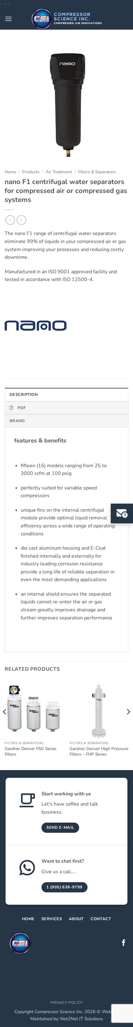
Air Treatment (59, 172)
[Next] (128, 724)
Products (31, 172)
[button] (8, 18)
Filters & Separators (97, 172)
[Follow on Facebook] (123, 943)
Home (10, 172)
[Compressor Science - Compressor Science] (66, 19)
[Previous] (5, 724)
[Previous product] (21, 220)
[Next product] (10, 220)
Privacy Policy (66, 1002)
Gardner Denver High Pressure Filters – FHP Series (99, 751)
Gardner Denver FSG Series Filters (31, 751)
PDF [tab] (22, 408)
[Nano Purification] (35, 326)
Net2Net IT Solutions (81, 1019)
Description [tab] (24, 394)
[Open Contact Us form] (122, 513)
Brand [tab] (17, 421)
